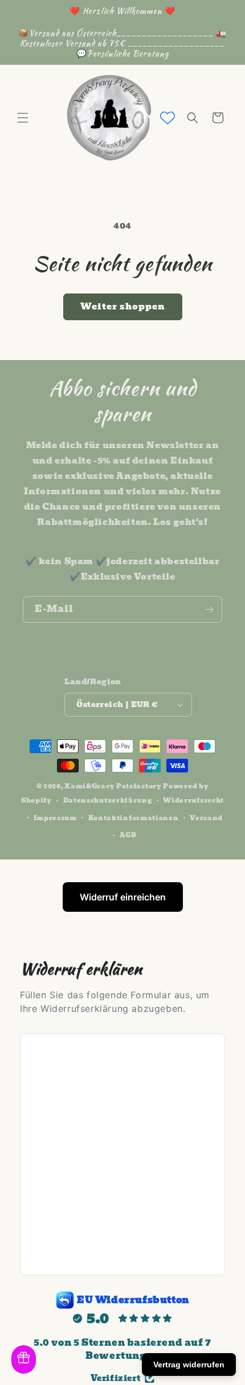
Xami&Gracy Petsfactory (112, 786)
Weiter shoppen (122, 306)
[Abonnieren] (209, 609)
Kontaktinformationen (133, 818)
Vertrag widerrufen (188, 1364)
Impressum (55, 818)
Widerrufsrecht (193, 800)
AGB (128, 835)
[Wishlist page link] (167, 117)
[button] (22, 117)
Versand (206, 818)
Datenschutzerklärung (107, 800)
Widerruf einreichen (123, 897)
